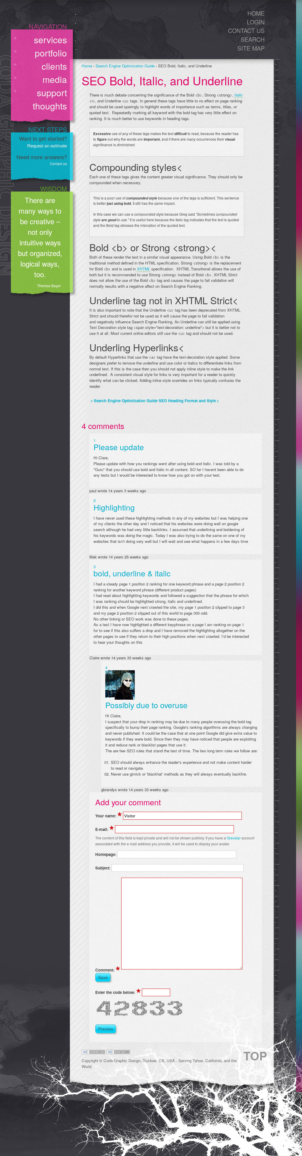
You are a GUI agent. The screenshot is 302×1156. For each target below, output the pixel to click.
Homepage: (106, 854)
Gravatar (234, 837)
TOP (255, 1055)
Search (253, 39)
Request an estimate (47, 145)
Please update (118, 446)
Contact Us (246, 30)
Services (50, 39)
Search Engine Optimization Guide (125, 66)
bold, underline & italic (131, 573)
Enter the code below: (118, 992)
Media (54, 79)
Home (256, 13)
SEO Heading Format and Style (189, 400)
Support (52, 92)
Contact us (58, 163)
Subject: (103, 868)
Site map (251, 48)
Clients (54, 66)
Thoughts (50, 105)
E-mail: (104, 829)
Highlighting (114, 507)
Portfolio (51, 52)
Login (256, 22)
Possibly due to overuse (146, 704)
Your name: (108, 816)
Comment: (107, 970)
